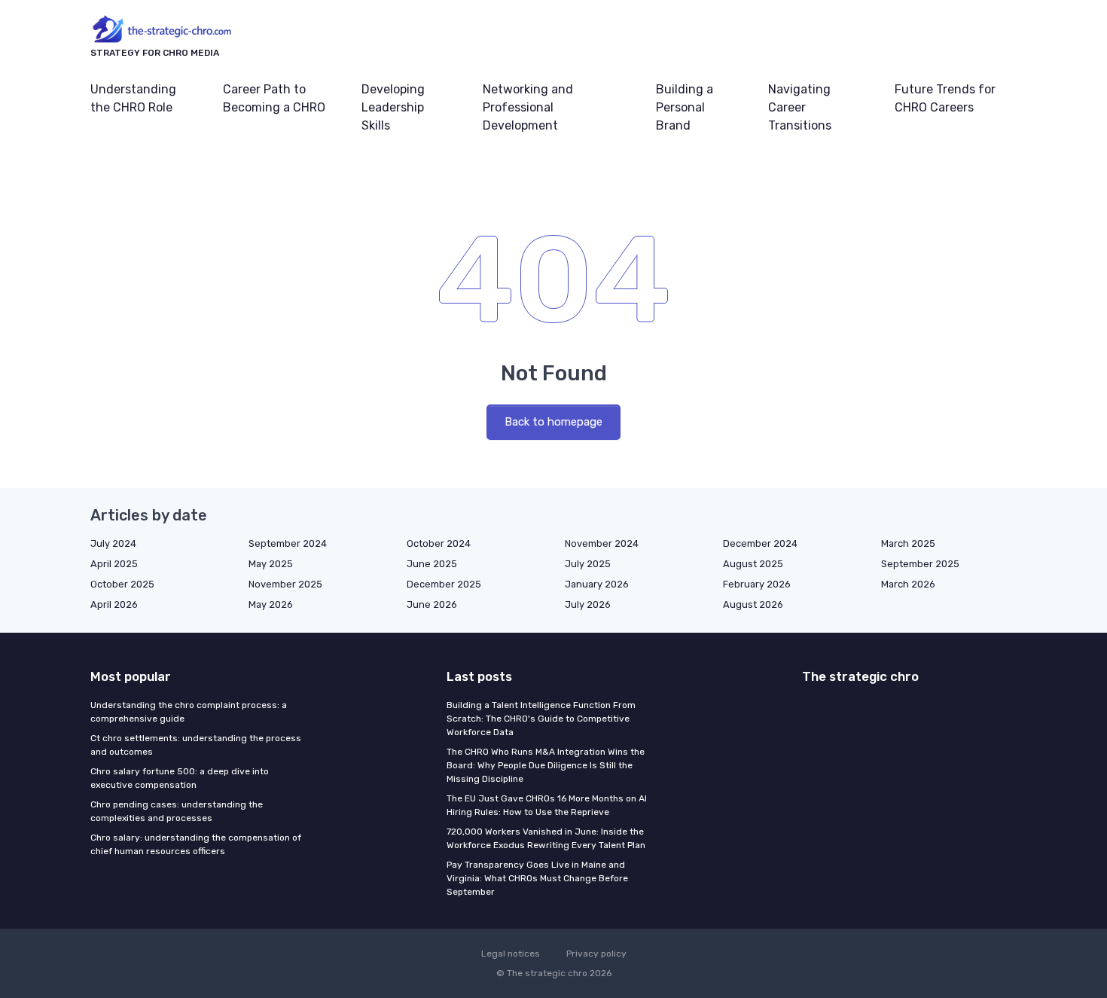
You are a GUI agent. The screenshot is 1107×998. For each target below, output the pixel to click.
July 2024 (113, 543)
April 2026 (114, 604)
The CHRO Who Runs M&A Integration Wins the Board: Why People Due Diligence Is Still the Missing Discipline (546, 765)
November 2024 (602, 543)
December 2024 (760, 543)
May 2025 (271, 563)
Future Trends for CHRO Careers (945, 98)
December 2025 (444, 584)
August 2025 (753, 563)
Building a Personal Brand (684, 107)
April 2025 (114, 563)
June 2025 (432, 563)
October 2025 (122, 584)
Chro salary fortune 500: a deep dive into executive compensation (179, 778)
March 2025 (908, 543)
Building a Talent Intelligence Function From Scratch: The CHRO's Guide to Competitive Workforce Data (541, 718)
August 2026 (753, 604)
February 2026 (757, 584)
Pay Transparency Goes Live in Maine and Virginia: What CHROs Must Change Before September (537, 878)
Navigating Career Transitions (799, 107)
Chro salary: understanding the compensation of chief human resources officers (195, 844)
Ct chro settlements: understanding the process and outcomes (195, 745)
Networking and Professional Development (528, 107)
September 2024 (288, 543)
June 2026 (432, 604)
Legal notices (510, 953)
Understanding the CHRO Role (133, 98)
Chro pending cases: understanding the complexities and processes (176, 811)
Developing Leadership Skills (393, 107)
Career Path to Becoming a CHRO (274, 98)
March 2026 (908, 584)
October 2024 (439, 543)
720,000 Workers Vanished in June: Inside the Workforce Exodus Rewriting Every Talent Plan (546, 838)
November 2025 (285, 584)
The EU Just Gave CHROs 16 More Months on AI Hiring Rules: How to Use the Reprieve (547, 805)
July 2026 (588, 604)
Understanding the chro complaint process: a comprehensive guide (188, 712)
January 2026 (597, 584)
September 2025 (920, 563)
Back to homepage (553, 422)
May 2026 (271, 604)
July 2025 (588, 563)
